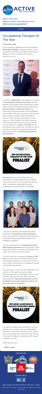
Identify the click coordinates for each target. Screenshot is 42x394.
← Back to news (9, 347)
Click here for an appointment (15, 24)
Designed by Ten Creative (9, 387)
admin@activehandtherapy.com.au (21, 21)
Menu (22, 29)
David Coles (16, 100)
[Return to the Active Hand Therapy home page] (19, 10)
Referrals (23, 385)
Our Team (6, 177)
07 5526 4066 (12, 19)
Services (9, 385)
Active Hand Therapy (10, 49)
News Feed (30, 385)
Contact (37, 385)
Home (4, 385)
